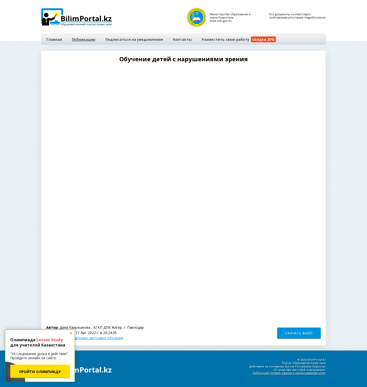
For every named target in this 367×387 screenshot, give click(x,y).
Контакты (182, 39)
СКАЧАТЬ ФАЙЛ (298, 333)
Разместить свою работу (238, 39)
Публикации (83, 39)
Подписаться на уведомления (134, 39)
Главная (54, 39)
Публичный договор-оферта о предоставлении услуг (289, 373)
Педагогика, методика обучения (95, 338)
